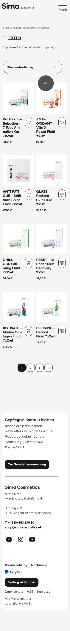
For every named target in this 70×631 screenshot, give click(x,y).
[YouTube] (34, 540)
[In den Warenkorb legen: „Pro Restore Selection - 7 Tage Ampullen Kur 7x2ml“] (28, 122)
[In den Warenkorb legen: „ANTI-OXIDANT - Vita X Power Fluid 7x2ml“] (62, 122)
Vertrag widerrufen (21, 582)
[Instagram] (22, 540)
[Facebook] (10, 540)
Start (6, 28)
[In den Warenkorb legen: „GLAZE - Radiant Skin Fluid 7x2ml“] (62, 194)
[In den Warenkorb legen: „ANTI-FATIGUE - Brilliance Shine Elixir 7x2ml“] (28, 194)
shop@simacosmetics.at (23, 527)
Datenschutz (14, 591)
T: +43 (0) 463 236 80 (19, 522)
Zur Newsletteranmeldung (27, 464)
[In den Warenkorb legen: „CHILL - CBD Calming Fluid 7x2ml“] (28, 263)
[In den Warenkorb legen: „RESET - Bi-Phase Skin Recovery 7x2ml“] (62, 263)
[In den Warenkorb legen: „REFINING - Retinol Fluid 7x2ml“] (62, 331)
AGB (30, 591)
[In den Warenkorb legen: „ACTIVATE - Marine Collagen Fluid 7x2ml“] (28, 331)
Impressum (45, 591)
